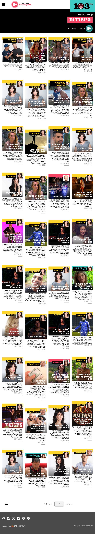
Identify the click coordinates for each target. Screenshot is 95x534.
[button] (3, 4)
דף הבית (90, 15)
